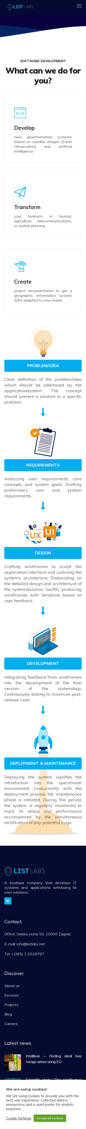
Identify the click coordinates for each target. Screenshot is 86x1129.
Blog (8, 1014)
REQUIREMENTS (43, 465)
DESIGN (43, 552)
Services (11, 995)
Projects (11, 1004)
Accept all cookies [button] (50, 1118)
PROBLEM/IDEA (43, 365)
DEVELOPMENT (43, 663)
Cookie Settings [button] (18, 1118)
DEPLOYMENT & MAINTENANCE (43, 763)
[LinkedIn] (7, 901)
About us (12, 985)
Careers (11, 1023)
